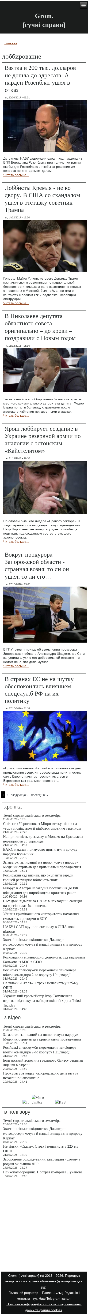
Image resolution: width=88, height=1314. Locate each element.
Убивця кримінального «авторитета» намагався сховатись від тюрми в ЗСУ (41, 916)
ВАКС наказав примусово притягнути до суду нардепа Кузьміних (40, 851)
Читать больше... (16, 175)
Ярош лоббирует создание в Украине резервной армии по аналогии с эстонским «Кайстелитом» (43, 439)
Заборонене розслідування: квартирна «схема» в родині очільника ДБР (41, 1161)
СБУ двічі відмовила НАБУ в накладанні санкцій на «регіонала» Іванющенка (42, 903)
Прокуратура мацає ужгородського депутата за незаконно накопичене (40, 1075)
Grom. (44, 15)
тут (43, 1287)
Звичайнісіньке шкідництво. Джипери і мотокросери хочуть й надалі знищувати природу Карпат (42, 944)
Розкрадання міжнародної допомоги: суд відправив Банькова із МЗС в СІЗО (44, 959)
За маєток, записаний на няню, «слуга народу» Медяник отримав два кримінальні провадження (42, 864)
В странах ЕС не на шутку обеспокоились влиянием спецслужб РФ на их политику (39, 690)
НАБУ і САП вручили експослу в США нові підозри (39, 929)
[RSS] (60, 1102)
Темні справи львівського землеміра (32, 815)
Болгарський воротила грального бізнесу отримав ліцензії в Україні (43, 1062)
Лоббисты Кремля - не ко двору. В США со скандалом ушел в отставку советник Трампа (42, 198)
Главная (10, 43)
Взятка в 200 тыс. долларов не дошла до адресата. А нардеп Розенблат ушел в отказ (40, 79)
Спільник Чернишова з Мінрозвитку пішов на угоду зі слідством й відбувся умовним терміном (42, 826)
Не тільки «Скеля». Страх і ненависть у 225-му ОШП (40, 985)
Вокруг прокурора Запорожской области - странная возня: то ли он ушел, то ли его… (37, 565)
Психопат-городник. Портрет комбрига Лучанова (43, 1171)
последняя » (39, 795)
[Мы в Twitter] (42, 1102)
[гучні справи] (29, 1275)
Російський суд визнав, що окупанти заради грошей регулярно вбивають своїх (38, 877)
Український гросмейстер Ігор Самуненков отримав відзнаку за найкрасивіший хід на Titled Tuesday (42, 1000)
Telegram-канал (58, 1298)
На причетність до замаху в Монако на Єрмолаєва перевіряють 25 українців (43, 838)
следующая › (19, 795)
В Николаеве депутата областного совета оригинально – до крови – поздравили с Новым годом (40, 327)
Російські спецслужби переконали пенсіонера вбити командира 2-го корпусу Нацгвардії (39, 972)
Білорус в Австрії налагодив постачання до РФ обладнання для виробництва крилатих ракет (40, 890)
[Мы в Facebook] (26, 1102)
